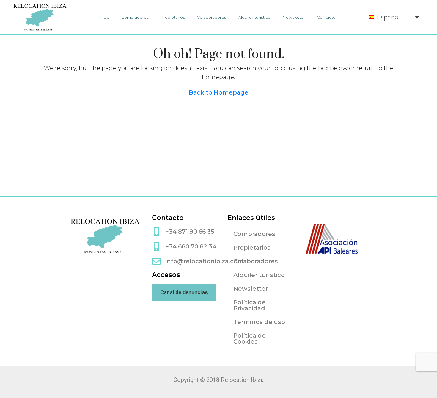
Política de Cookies (249, 338)
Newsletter (293, 17)
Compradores (135, 17)
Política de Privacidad (249, 305)
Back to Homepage (219, 92)
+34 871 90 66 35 (189, 231)
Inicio (103, 17)
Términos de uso (259, 321)
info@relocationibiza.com (204, 261)
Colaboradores (211, 17)
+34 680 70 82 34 (190, 246)
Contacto (326, 17)
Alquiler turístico (254, 17)
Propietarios (173, 17)
